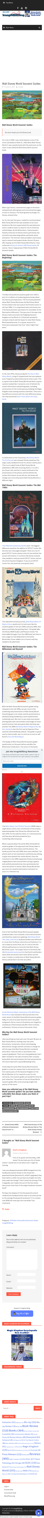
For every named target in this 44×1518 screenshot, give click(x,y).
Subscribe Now (22, 766)
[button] (22, 751)
